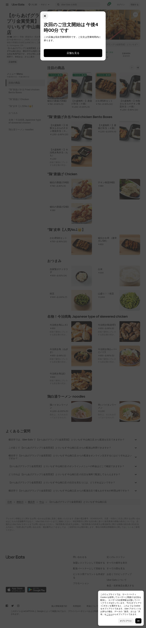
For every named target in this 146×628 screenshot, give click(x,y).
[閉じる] (44, 16)
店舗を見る (73, 52)
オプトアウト (126, 621)
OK (138, 621)
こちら (109, 614)
